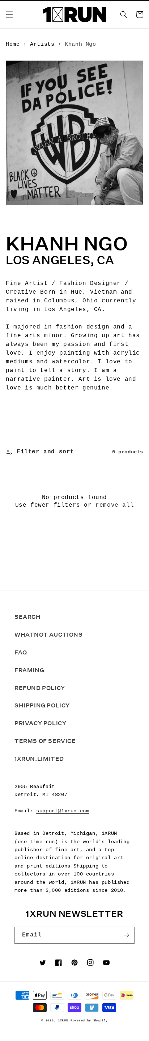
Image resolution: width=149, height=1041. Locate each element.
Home (13, 44)
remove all (114, 505)
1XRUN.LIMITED (39, 758)
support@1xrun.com (62, 811)
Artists (42, 44)
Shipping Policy (42, 705)
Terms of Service (45, 741)
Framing (29, 670)
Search (27, 616)
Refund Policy (39, 688)
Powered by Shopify (89, 1020)
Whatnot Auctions (48, 634)
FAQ (20, 652)
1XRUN (63, 1020)
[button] (9, 15)
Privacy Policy (40, 723)
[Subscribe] (126, 935)
